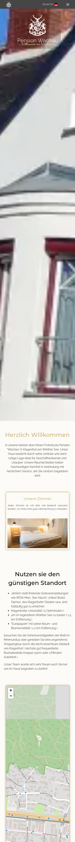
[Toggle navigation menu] (67, 4)
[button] (10, 690)
